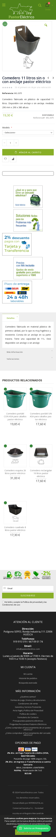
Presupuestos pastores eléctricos (28, 720)
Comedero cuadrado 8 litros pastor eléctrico (15, 529)
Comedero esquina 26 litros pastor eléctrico (15, 472)
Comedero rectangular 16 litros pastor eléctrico (41, 473)
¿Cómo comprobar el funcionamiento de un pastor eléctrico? (28, 728)
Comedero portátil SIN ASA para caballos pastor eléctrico (41, 416)
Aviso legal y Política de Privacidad (28, 710)
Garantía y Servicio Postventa (28, 707)
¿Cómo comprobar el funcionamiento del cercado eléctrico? (28, 734)
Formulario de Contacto (28, 717)
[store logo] (21, 10)
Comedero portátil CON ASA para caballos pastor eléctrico (15, 416)
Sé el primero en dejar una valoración (33, 87)
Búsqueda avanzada (28, 682)
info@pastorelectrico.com (28, 649)
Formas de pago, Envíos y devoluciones (28, 700)
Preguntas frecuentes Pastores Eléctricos (28, 724)
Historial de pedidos (28, 678)
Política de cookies (28, 714)
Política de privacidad (32, 602)
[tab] (28, 317)
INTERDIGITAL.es (36, 803)
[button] (46, 27)
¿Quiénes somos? (28, 696)
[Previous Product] (48, 78)
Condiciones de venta (28, 703)
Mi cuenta (28, 674)
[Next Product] (53, 78)
